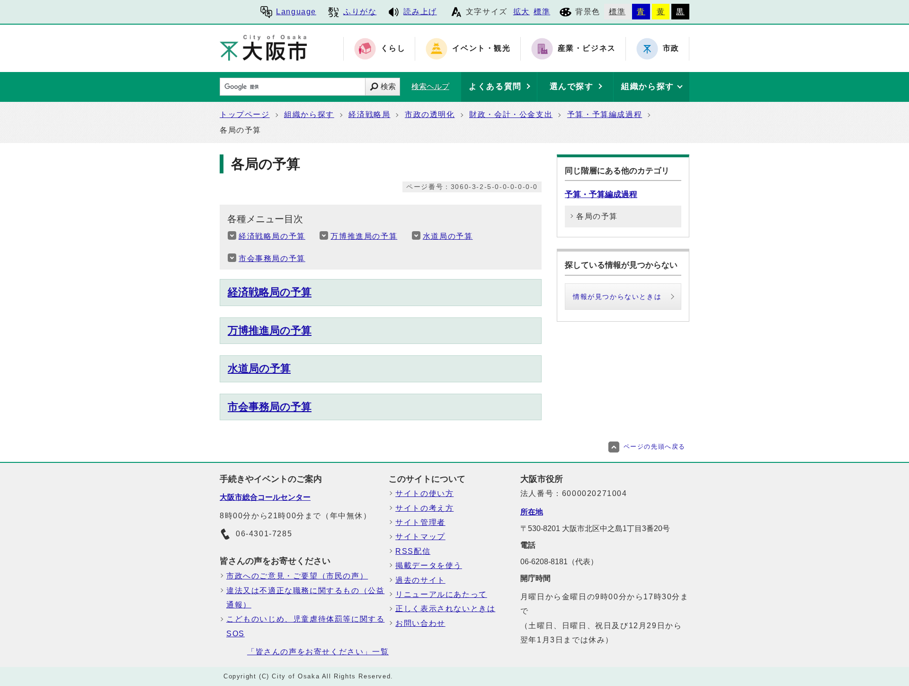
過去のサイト (420, 580)
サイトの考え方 (424, 508)
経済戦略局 (369, 114)
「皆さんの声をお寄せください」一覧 (318, 652)
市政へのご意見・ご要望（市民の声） (297, 576)
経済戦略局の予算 (272, 236)
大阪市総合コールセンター (265, 497)
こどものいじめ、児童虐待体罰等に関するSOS (305, 626)
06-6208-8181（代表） (559, 562)
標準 (542, 12)
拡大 (521, 12)
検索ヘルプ (430, 86)
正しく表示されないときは (445, 609)
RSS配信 (412, 551)
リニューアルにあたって (441, 594)
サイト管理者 (420, 522)
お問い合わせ (420, 623)
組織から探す (309, 114)
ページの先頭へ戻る (655, 446)
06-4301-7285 (264, 534)
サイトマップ (420, 537)
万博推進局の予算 (363, 236)
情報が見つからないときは (617, 296)
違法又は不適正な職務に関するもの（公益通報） (305, 598)
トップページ (245, 114)
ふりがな (359, 12)
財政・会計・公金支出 (511, 114)
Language (296, 12)
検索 (388, 86)
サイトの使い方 (424, 493)
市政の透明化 (430, 114)
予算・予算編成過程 (604, 114)
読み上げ (420, 12)
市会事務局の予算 (272, 258)
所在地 (531, 512)
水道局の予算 (448, 236)
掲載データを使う (428, 565)
